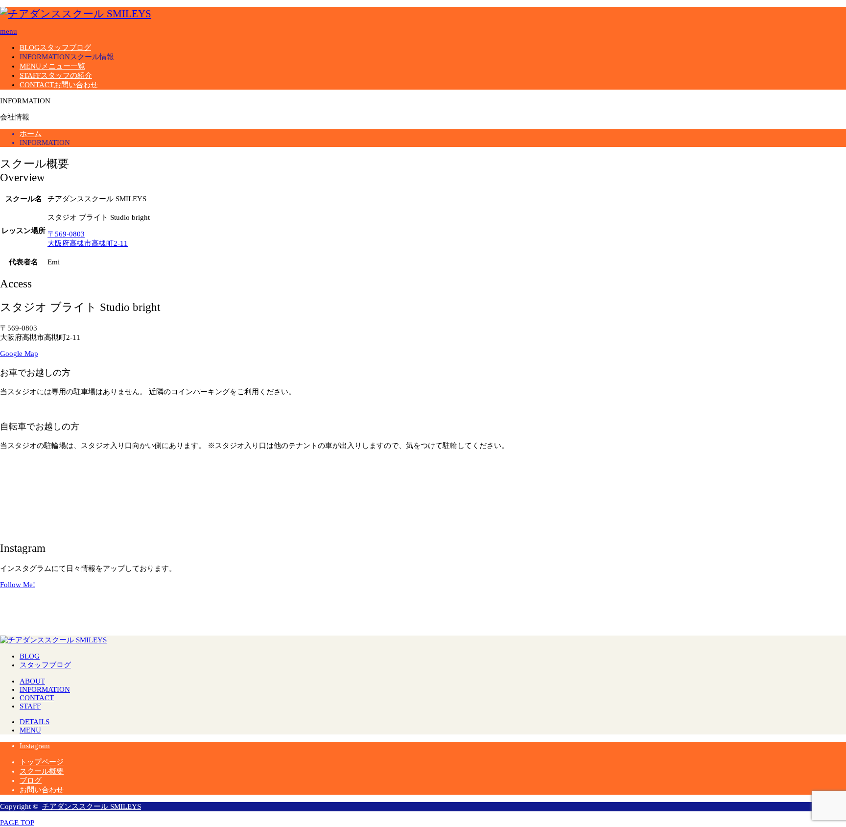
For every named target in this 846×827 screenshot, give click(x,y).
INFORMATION (67, 57)
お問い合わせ (42, 790)
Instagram (35, 746)
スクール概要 (42, 771)
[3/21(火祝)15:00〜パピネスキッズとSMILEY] (141, 593)
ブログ (31, 780)
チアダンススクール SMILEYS (91, 806)
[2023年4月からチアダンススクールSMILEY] (423, 593)
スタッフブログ (45, 665)
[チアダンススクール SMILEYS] (75, 14)
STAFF (56, 75)
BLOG (55, 47)
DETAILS (34, 722)
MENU (52, 66)
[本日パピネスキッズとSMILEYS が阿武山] (705, 601)
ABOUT (32, 681)
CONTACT (59, 85)
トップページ (42, 762)
